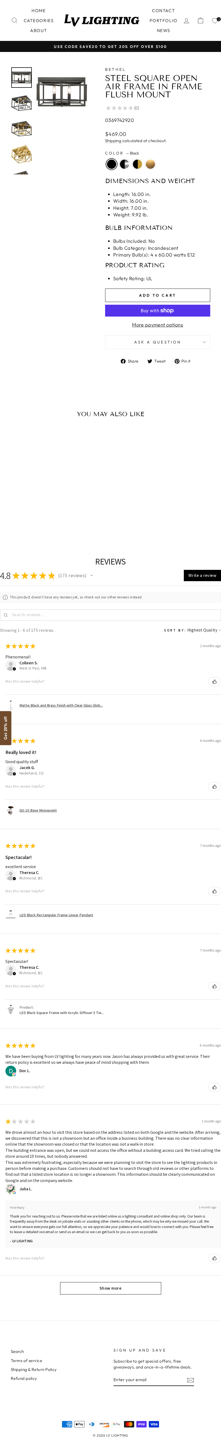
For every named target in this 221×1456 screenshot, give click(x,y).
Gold (150, 164)
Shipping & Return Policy (34, 1369)
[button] (91, 575)
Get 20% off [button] (5, 728)
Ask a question (157, 342)
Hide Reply (17, 1207)
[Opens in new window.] (14, 1074)
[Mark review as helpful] (214, 681)
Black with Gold (137, 164)
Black (111, 164)
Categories (39, 20)
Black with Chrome (124, 164)
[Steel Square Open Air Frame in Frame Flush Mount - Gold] (44, 519)
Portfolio (164, 20)
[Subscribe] (190, 1380)
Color (122, 153)
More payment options (157, 325)
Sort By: (175, 630)
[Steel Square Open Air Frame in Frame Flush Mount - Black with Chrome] (29, 519)
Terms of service (26, 1360)
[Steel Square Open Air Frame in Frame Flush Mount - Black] (22, 519)
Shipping (113, 140)
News (163, 30)
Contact (163, 10)
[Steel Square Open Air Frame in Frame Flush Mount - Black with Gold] (37, 519)
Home (39, 10)
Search (17, 1351)
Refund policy (24, 1378)
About (38, 30)
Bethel (115, 69)
